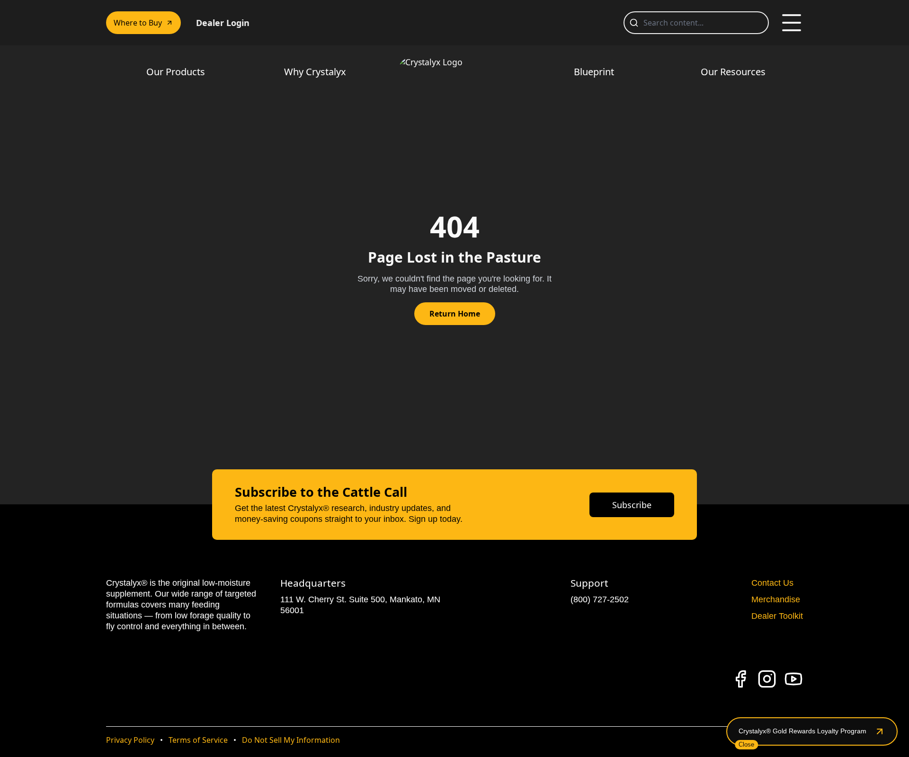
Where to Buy (138, 23)
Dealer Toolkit (777, 616)
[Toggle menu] (791, 22)
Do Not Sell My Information (291, 740)
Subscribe (631, 505)
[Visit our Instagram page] (767, 678)
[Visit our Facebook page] (740, 678)
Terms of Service (198, 740)
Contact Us (772, 583)
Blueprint (594, 71)
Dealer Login (223, 22)
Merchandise (775, 599)
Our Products (175, 71)
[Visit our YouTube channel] (793, 678)
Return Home (454, 313)
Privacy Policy (130, 740)
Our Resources (733, 71)
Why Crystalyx (315, 71)
